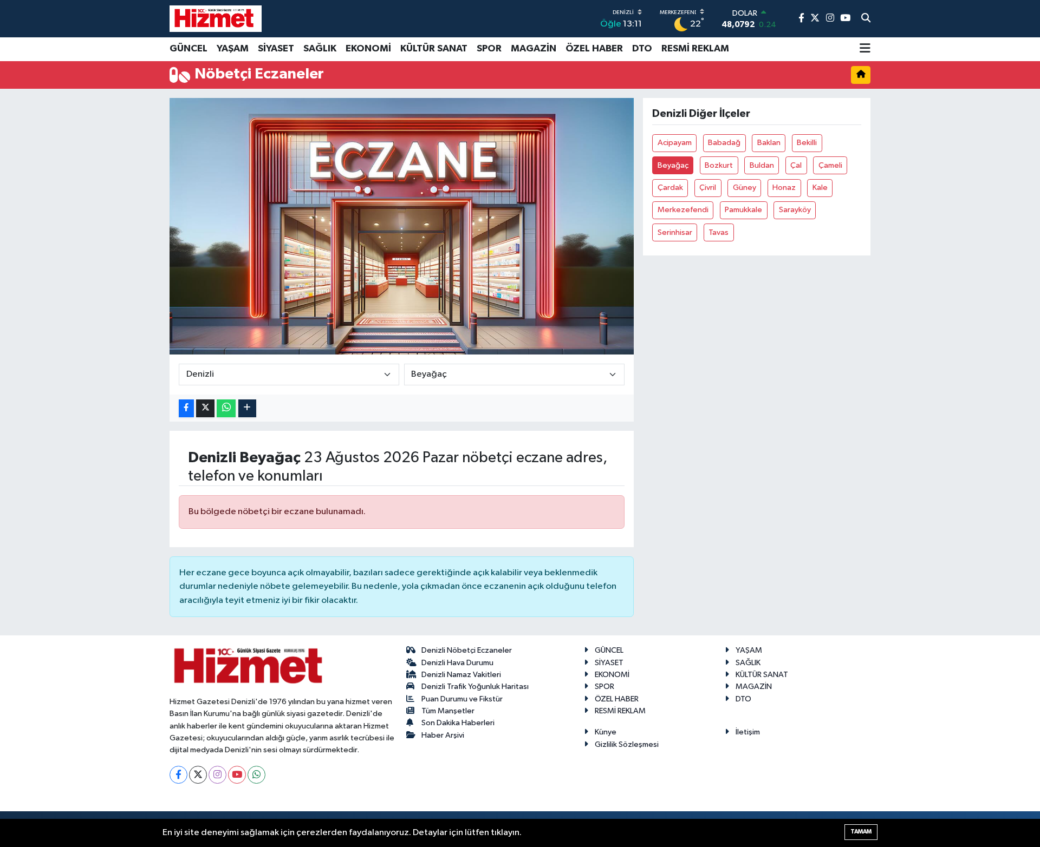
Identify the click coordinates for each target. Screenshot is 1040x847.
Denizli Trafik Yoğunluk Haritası (475, 686)
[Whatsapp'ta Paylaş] (226, 408)
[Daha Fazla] (247, 408)
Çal (796, 165)
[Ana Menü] (865, 49)
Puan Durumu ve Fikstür (462, 699)
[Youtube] (237, 775)
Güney (744, 187)
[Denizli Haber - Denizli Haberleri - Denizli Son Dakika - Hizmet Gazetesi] (216, 18)
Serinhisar (675, 232)
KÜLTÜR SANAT (433, 49)
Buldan (762, 165)
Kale (820, 187)
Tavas (718, 232)
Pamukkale (743, 210)
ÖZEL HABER (594, 49)
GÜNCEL (188, 49)
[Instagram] (217, 775)
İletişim (748, 732)
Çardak (670, 187)
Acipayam (675, 143)
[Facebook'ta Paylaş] (186, 408)
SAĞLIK (319, 49)
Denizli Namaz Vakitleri (461, 675)
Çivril (707, 187)
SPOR (489, 49)
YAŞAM (233, 49)
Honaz (784, 187)
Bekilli (807, 143)
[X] (198, 775)
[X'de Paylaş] (205, 408)
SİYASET (276, 49)
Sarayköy (795, 210)
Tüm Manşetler (447, 711)
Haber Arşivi (442, 735)
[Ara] (865, 19)
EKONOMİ (368, 49)
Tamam (861, 832)
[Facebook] (178, 775)
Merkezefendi (683, 210)
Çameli (830, 165)
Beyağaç (673, 165)
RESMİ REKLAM (695, 49)
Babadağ (724, 143)
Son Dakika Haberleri (458, 723)
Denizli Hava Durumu (457, 663)
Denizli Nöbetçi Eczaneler (466, 650)
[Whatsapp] (256, 775)
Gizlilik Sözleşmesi (627, 744)
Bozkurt (719, 165)
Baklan (769, 143)
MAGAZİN (533, 49)
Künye (605, 732)
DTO (642, 49)
